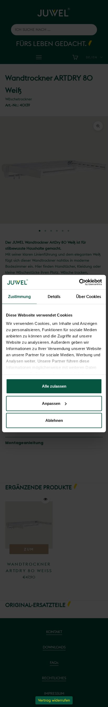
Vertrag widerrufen (54, 700)
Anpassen (51, 403)
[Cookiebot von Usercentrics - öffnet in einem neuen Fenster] (79, 282)
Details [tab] (54, 296)
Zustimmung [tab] (19, 296)
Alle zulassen (54, 386)
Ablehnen (54, 420)
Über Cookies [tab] (88, 296)
